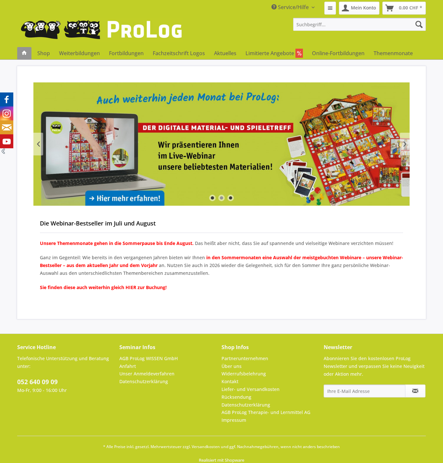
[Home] (24, 53)
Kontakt (230, 381)
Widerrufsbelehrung (244, 374)
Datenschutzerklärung (143, 381)
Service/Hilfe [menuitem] (293, 7)
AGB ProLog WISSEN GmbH (148, 358)
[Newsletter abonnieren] (415, 390)
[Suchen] (419, 24)
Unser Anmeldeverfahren (146, 374)
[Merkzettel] (330, 8)
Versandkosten (206, 446)
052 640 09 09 (37, 382)
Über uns (232, 366)
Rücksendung (236, 397)
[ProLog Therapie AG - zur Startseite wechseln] (101, 32)
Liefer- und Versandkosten (251, 389)
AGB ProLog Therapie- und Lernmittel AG (266, 412)
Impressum (234, 420)
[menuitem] (330, 8)
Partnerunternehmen (245, 358)
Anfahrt (127, 366)
